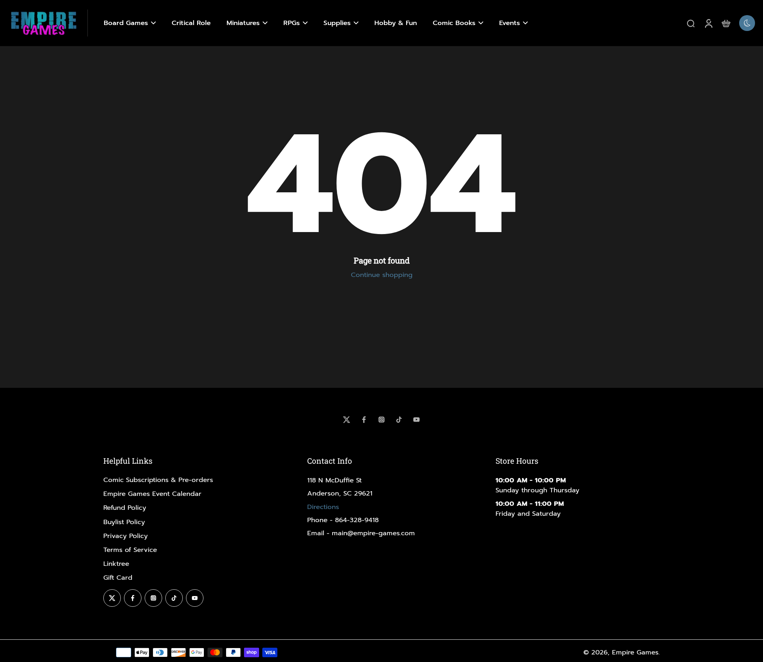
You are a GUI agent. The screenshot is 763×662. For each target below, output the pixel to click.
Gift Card (117, 577)
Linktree (116, 563)
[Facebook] (364, 419)
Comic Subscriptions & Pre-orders (158, 479)
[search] (690, 23)
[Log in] (708, 23)
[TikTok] (399, 419)
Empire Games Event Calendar (152, 493)
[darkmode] (747, 23)
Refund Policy (124, 507)
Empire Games (635, 652)
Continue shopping (381, 275)
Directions (323, 507)
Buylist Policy (124, 522)
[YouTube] (416, 419)
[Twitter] (346, 419)
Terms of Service (130, 549)
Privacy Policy (125, 535)
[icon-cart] (725, 23)
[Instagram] (381, 419)
